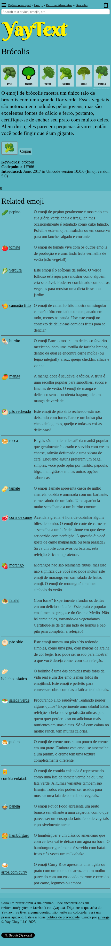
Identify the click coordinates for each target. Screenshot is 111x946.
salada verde (19, 700)
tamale (14, 488)
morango (16, 565)
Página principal (19, 5)
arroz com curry (14, 872)
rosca (13, 440)
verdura (15, 270)
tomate (14, 247)
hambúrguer (19, 835)
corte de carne (20, 517)
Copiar (25, 151)
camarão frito (20, 305)
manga (14, 376)
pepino (14, 212)
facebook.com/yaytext (49, 908)
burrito (14, 341)
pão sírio (16, 642)
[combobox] (55, 11)
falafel (14, 600)
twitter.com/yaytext (15, 908)
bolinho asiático (14, 679)
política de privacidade (63, 917)
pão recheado (20, 411)
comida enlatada (14, 778)
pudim (14, 741)
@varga (103, 917)
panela (14, 806)
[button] (3, 5)
